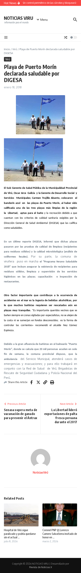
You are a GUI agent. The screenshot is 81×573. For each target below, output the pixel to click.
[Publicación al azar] (65, 37)
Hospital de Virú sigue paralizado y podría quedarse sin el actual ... (20, 533)
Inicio (7, 49)
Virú (14, 49)
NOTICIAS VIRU (18, 18)
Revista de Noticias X (40, 567)
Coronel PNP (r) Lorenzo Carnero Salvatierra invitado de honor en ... (59, 533)
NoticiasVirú (40, 472)
